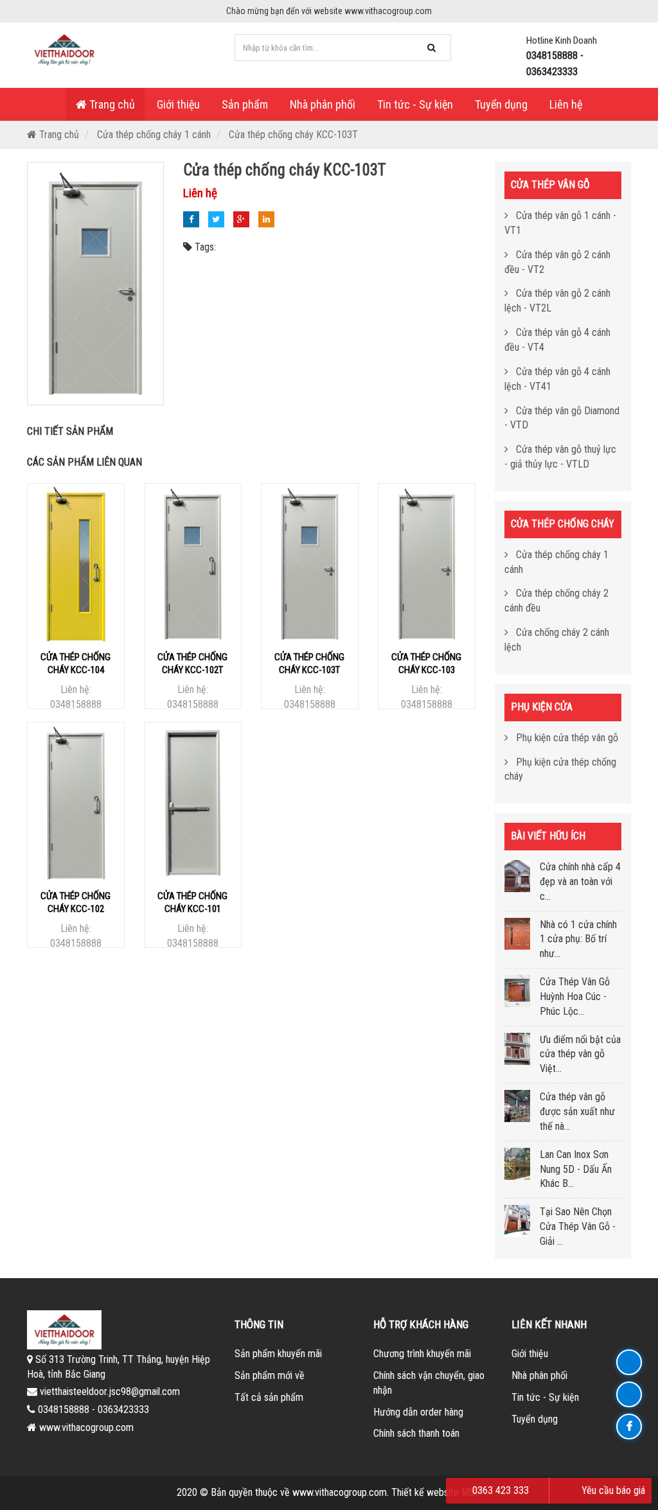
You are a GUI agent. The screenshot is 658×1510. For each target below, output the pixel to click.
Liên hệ (565, 104)
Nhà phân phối (322, 104)
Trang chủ (111, 104)
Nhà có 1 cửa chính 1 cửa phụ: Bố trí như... (578, 939)
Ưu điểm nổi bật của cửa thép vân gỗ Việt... (580, 1054)
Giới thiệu (178, 104)
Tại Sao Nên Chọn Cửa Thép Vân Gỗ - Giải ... (578, 1226)
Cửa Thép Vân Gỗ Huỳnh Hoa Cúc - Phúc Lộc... (575, 996)
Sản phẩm (245, 104)
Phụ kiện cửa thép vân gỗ (565, 738)
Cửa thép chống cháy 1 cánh (154, 134)
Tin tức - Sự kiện (415, 104)
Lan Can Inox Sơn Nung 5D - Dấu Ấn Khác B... (576, 1169)
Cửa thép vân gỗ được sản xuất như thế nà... (577, 1111)
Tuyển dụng (501, 104)
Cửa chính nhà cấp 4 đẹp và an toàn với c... (580, 881)
